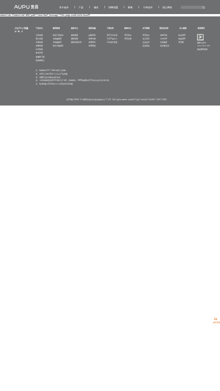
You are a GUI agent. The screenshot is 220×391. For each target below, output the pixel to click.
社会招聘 (181, 35)
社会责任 (146, 46)
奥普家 (181, 42)
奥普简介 (146, 35)
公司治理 (163, 39)
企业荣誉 (146, 42)
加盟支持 (92, 39)
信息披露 (163, 42)
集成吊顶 (39, 53)
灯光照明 (39, 49)
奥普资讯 (127, 35)
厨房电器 (39, 46)
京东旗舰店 (57, 42)
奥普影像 (127, 39)
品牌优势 (92, 35)
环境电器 (39, 42)
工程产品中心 (112, 39)
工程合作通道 (112, 42)
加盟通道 (92, 46)
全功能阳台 (40, 60)
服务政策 (74, 39)
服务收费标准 (76, 42)
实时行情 (163, 35)
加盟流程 (92, 42)
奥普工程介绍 (112, 35)
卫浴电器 (39, 35)
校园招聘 (181, 39)
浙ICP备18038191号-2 (75, 100)
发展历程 (146, 39)
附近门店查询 (58, 35)
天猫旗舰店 (57, 39)
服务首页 (74, 35)
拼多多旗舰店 (58, 46)
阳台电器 (39, 39)
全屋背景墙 (40, 57)
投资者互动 (164, 46)
